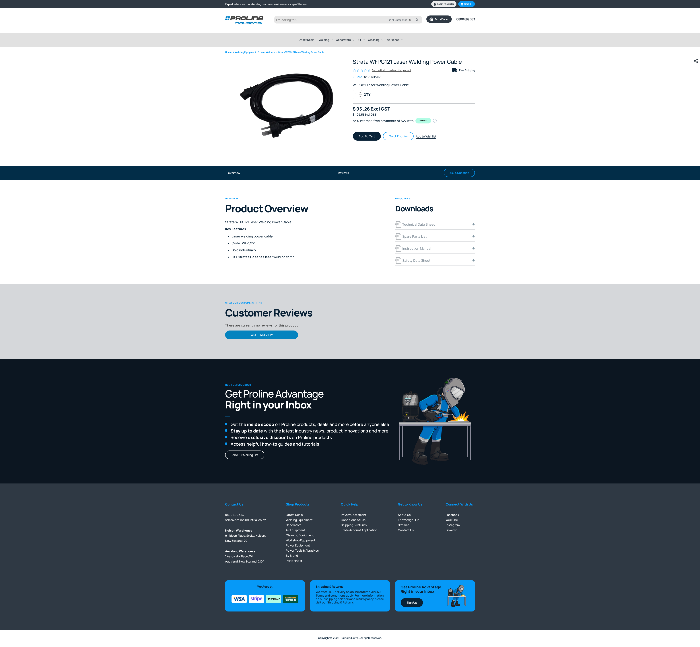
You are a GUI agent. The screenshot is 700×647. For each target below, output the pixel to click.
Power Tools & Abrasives (302, 550)
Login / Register (445, 3)
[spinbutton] (357, 94)
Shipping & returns (354, 525)
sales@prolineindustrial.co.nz (245, 520)
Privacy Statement (353, 515)
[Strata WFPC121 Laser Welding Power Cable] (286, 104)
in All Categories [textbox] (398, 19)
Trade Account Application (359, 530)
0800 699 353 (465, 19)
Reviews (343, 173)
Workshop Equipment (300, 540)
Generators (343, 40)
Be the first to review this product (391, 70)
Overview (234, 173)
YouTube (452, 520)
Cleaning (374, 40)
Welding (324, 40)
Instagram (453, 525)
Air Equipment (295, 530)
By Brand (292, 556)
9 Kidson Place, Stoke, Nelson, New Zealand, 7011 (245, 535)
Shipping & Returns (340, 602)
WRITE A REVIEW (262, 335)
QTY (367, 94)
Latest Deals (306, 40)
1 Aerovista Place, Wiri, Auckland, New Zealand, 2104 (245, 556)
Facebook (452, 515)
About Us (404, 515)
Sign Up (412, 603)
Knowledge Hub (408, 520)
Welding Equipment (299, 520)
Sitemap (403, 525)
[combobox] (403, 20)
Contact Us (406, 530)
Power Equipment (298, 545)
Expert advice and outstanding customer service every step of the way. (266, 3)
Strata (357, 76)
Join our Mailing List (244, 455)
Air (359, 40)
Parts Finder (441, 19)
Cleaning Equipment (300, 535)
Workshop (392, 40)
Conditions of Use (353, 520)
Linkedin (451, 530)
